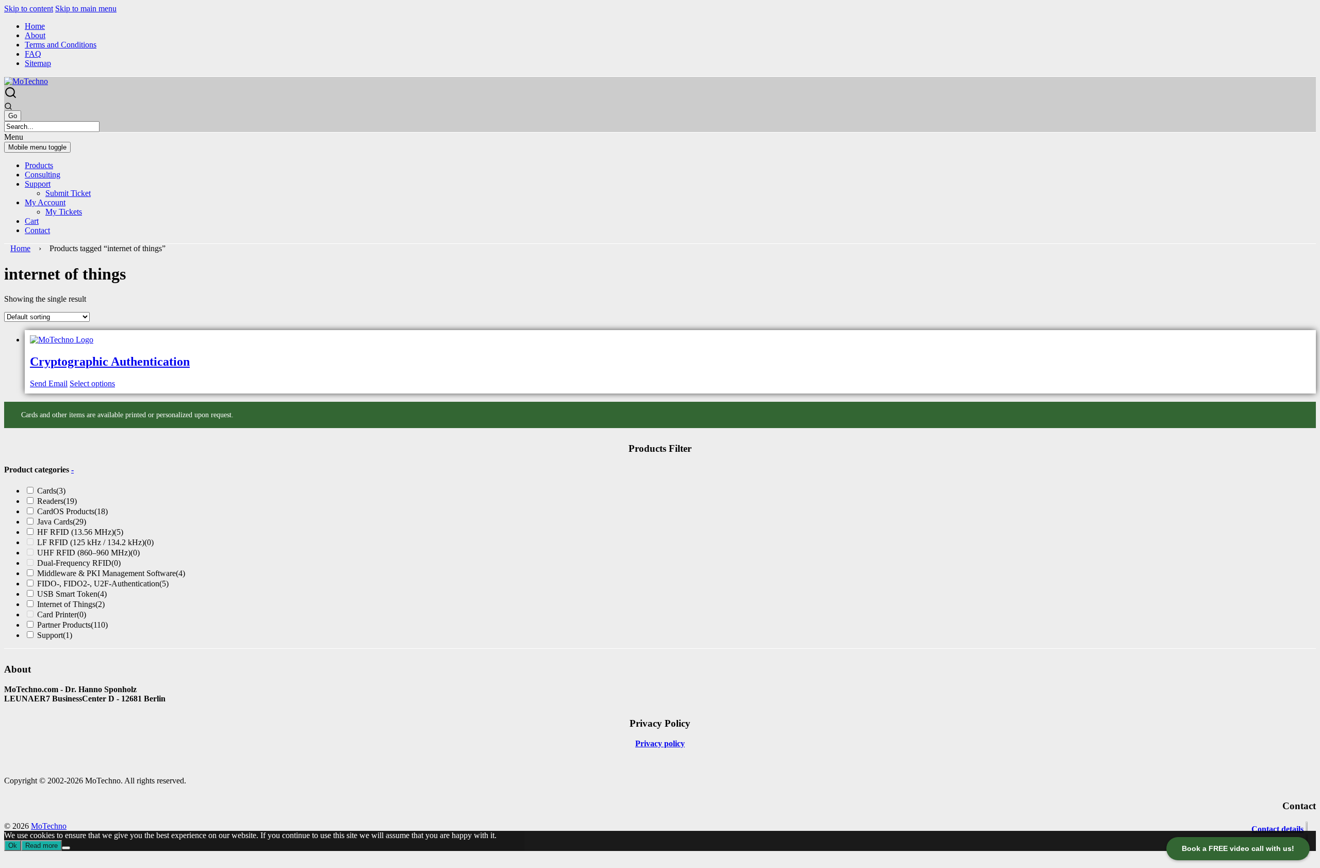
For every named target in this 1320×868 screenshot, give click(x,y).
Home (35, 26)
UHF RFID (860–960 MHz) (88, 552)
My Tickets (63, 211)
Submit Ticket (68, 193)
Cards (51, 490)
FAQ (33, 54)
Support (38, 183)
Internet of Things (71, 604)
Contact (37, 230)
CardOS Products (72, 511)
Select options (92, 383)
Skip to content (28, 8)
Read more (41, 845)
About (35, 35)
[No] (66, 847)
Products (39, 165)
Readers (57, 501)
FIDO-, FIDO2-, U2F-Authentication (103, 583)
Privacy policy (660, 743)
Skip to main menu (86, 8)
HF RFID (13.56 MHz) (80, 532)
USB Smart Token (72, 593)
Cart (32, 221)
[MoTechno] (26, 81)
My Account (45, 202)
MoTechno (49, 826)
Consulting (42, 174)
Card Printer (61, 614)
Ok (12, 845)
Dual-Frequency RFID (79, 563)
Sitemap (38, 63)
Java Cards (61, 521)
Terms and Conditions (60, 44)
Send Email (49, 383)
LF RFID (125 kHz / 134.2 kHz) (95, 542)
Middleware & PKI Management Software (111, 573)
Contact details (1277, 829)
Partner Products (72, 624)
